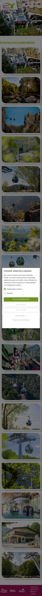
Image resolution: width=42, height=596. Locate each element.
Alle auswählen (21, 299)
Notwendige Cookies (14, 289)
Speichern (21, 310)
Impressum (16, 320)
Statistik (10, 293)
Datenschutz (25, 320)
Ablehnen (21, 305)
